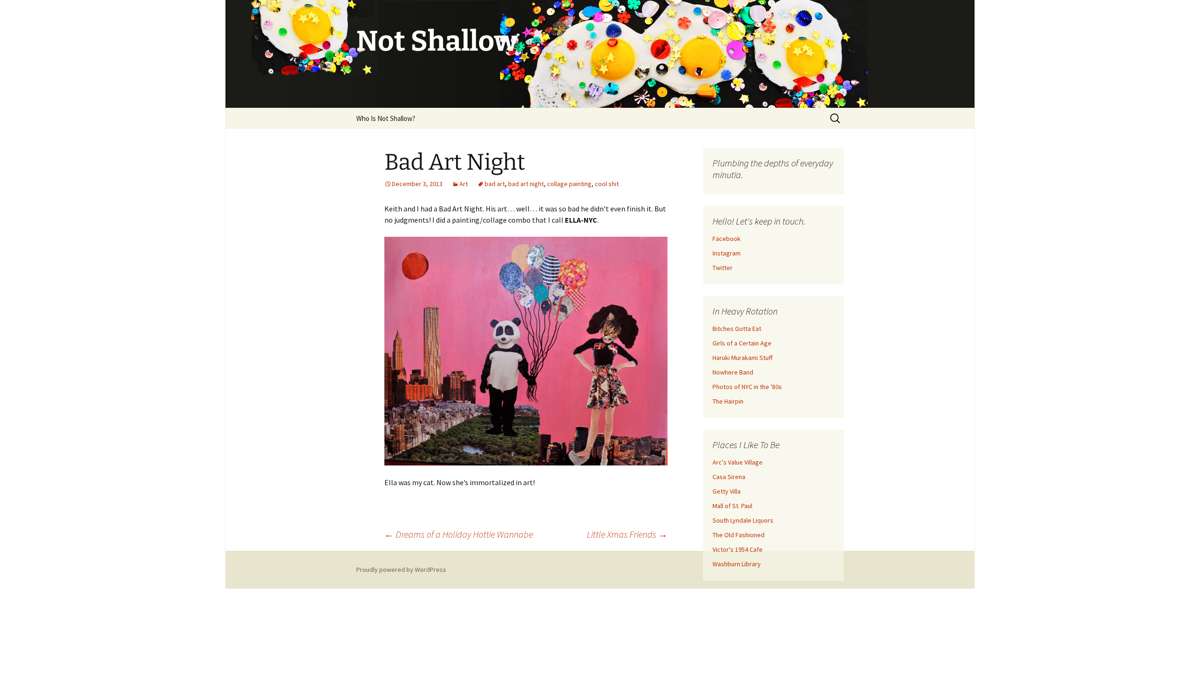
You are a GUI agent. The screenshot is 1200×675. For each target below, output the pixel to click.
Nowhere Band (732, 372)
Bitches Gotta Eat (736, 328)
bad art (495, 184)
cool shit (607, 184)
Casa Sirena (728, 476)
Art (463, 184)
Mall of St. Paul (732, 506)
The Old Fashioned (738, 535)
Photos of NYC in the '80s (747, 386)
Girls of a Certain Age (742, 343)
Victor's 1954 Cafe (737, 549)
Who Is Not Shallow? (385, 118)
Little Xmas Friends (627, 534)
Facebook (726, 238)
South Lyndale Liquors (742, 520)
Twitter (722, 267)
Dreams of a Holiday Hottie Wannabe (458, 534)
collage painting (569, 184)
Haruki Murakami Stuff (742, 357)
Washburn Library (736, 564)
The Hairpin (727, 401)
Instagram (726, 253)
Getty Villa (726, 491)
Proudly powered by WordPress (401, 569)
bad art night (526, 184)
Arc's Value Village (737, 462)
